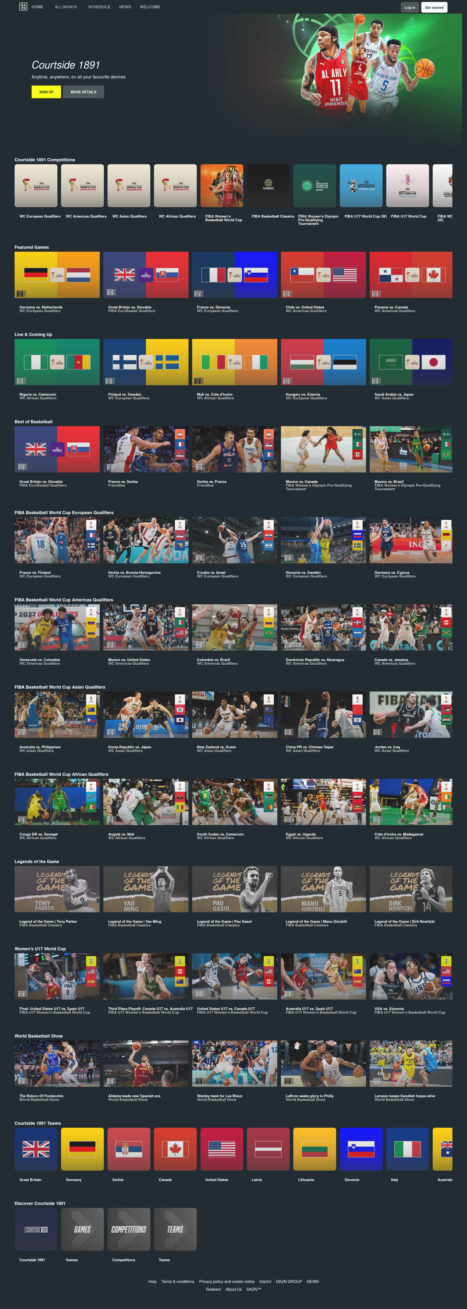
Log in (410, 7)
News (125, 7)
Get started (434, 7)
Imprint (265, 1281)
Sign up (46, 91)
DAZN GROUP (289, 1281)
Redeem (213, 1289)
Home (37, 7)
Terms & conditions (178, 1281)
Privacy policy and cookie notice (227, 1281)
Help (152, 1281)
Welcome (150, 7)
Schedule (99, 7)
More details (83, 91)
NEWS (313, 1281)
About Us (234, 1289)
